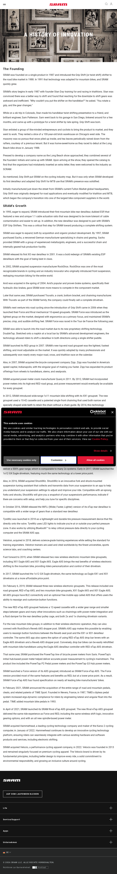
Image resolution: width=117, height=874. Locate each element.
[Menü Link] (4, 4)
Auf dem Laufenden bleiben (22, 794)
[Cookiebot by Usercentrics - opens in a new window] (92, 412)
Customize (56, 460)
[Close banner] (112, 412)
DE (7, 852)
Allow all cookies (96, 460)
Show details (101, 450)
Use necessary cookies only (21, 460)
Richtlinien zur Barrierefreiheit (16, 867)
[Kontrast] (34, 867)
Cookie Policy (100, 439)
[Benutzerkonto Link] (111, 4)
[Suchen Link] (106, 4)
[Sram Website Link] (58, 4)
